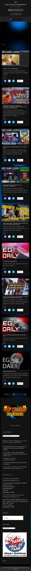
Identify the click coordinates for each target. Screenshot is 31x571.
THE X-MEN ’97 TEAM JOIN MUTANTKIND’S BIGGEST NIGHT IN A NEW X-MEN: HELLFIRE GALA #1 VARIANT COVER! (15, 454)
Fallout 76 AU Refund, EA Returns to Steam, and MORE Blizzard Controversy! (15, 297)
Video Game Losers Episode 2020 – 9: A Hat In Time (15, 147)
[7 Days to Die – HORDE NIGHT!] (15, 58)
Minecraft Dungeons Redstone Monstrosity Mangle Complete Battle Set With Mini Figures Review (15, 107)
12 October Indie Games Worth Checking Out (14, 335)
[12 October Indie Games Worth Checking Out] (15, 324)
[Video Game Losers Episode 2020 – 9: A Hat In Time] (15, 136)
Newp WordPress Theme (14, 567)
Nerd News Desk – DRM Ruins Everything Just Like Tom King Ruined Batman (15, 224)
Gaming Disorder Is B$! (9, 371)
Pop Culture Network (15, 4)
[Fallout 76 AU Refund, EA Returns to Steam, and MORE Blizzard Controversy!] (15, 286)
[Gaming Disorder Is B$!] (15, 361)
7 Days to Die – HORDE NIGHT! (11, 68)
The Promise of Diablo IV (10, 261)
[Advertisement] (15, 32)
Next (25, 394)
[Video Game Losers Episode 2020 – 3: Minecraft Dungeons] (15, 174)
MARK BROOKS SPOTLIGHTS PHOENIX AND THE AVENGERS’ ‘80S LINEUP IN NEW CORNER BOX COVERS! (14, 448)
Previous (7, 394)
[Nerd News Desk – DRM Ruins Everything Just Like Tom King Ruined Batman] (15, 213)
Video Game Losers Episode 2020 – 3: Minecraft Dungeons (12, 185)
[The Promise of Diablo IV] (15, 251)
